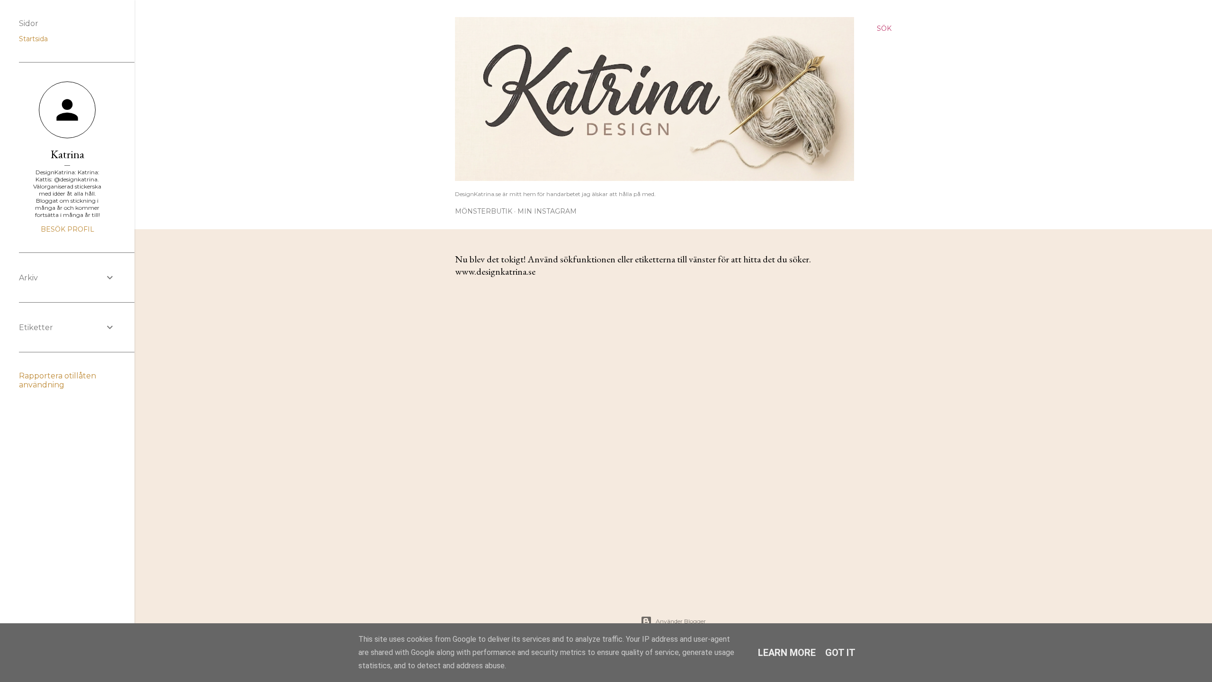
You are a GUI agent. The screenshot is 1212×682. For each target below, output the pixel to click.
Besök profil (67, 229)
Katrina (67, 154)
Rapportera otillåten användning (57, 380)
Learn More (787, 652)
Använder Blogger (681, 621)
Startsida (33, 39)
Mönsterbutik (483, 211)
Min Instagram (547, 211)
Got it (840, 652)
